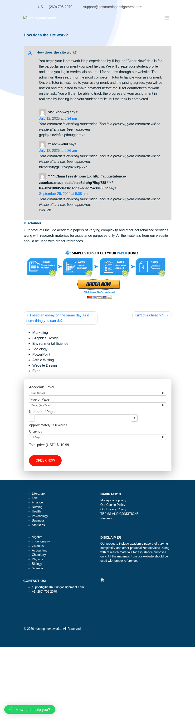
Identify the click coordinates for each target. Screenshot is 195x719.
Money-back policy (113, 500)
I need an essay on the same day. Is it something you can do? (57, 318)
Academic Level (41, 387)
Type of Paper (40, 399)
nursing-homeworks (48, 628)
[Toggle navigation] (166, 17)
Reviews (106, 518)
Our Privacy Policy (113, 509)
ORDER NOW (45, 460)
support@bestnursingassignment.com (112, 7)
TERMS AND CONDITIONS (119, 514)
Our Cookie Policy (112, 505)
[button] (97, 52)
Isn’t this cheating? (149, 315)
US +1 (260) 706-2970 (55, 7)
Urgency (35, 431)
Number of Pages (42, 412)
